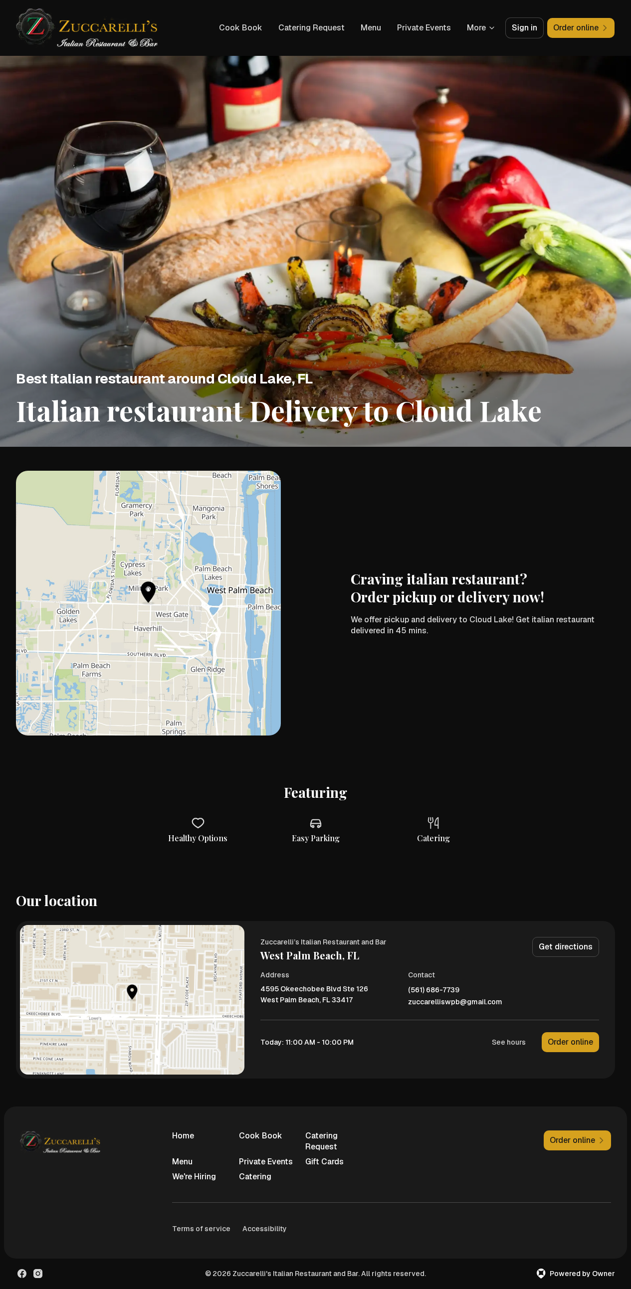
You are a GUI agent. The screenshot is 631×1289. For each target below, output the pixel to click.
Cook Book (240, 27)
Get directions (566, 946)
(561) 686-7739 (433, 990)
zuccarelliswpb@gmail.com (455, 1002)
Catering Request (311, 27)
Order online (570, 1042)
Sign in (524, 27)
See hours (509, 1042)
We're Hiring (194, 1176)
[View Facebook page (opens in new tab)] (22, 1274)
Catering (255, 1176)
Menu (371, 27)
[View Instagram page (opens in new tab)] (38, 1274)
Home (183, 1135)
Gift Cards (324, 1161)
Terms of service (201, 1228)
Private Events (424, 27)
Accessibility (264, 1228)
